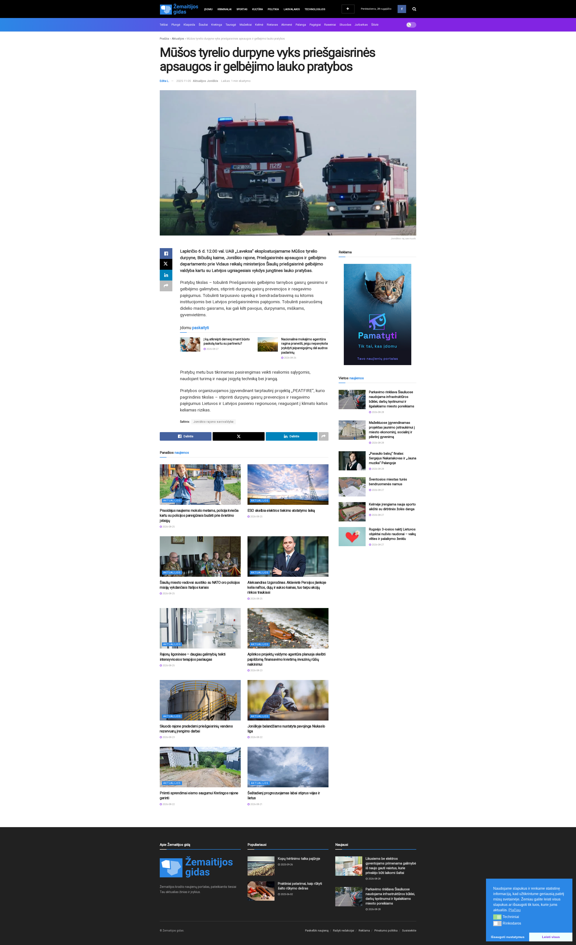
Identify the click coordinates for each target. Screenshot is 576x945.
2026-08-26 (289, 357)
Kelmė (259, 24)
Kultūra (257, 9)
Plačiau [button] (514, 910)
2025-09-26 (286, 864)
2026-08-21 (256, 804)
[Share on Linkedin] (166, 275)
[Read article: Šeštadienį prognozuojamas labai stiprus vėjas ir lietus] (288, 767)
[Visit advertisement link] (377, 314)
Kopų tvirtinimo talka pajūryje (299, 859)
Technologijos (315, 9)
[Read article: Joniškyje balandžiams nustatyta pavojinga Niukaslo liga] (288, 700)
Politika (273, 9)
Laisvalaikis (292, 9)
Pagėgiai (315, 24)
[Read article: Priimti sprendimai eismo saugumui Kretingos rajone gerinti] (200, 767)
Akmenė (286, 24)
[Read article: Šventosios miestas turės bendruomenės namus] (352, 486)
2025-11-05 (183, 81)
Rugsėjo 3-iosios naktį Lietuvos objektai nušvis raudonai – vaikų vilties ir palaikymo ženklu (392, 534)
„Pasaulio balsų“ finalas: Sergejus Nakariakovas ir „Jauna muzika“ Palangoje (392, 458)
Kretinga (216, 24)
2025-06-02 (286, 894)
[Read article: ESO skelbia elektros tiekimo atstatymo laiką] (288, 484)
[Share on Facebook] (166, 253)
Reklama (364, 930)
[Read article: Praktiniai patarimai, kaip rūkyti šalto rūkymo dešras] (261, 891)
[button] (497, 916)
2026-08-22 (256, 737)
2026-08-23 (256, 670)
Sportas (241, 9)
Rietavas (272, 24)
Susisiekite (409, 930)
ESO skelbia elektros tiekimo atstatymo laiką (281, 510)
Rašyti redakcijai (343, 930)
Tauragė (231, 24)
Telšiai (164, 24)
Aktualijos (178, 38)
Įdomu (208, 9)
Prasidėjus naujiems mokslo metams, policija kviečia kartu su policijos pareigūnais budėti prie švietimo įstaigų (199, 515)
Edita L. (164, 81)
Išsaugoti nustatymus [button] (507, 937)
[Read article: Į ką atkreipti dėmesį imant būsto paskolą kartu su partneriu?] (190, 344)
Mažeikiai (246, 24)
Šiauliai (203, 24)
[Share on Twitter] (166, 264)
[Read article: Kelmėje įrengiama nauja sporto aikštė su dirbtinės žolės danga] (352, 511)
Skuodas (345, 24)
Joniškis (212, 81)
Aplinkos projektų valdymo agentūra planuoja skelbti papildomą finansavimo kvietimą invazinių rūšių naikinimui (287, 659)
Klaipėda (189, 24)
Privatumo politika (386, 930)
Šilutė (374, 24)
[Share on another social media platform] (166, 286)
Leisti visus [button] (551, 937)
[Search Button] (414, 9)
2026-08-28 (377, 412)
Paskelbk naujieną (316, 930)
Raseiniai (330, 24)
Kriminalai (225, 9)
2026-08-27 (212, 349)
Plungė (175, 24)
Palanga (301, 24)
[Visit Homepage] (179, 9)
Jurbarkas (361, 24)
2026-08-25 (168, 526)
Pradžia (164, 38)
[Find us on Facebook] (402, 9)
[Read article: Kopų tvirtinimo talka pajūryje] (261, 866)
